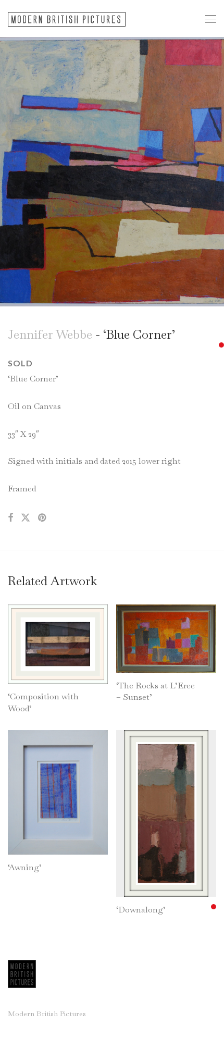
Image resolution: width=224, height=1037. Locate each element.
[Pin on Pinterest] (42, 518)
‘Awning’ (25, 867)
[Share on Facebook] (10, 518)
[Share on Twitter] (25, 518)
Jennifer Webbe (50, 334)
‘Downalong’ (141, 909)
